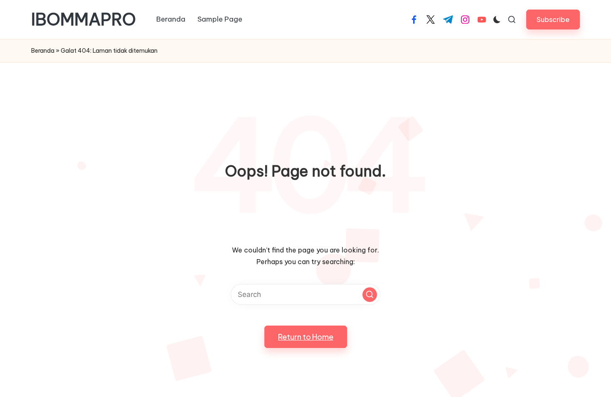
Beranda (42, 50)
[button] (553, 19)
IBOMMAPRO (83, 19)
